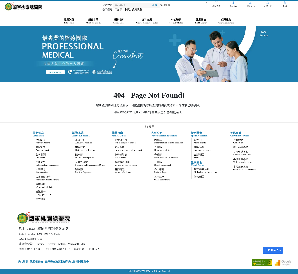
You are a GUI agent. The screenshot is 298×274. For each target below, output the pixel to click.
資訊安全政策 (53, 261)
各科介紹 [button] (147, 21)
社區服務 (202, 148)
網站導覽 (216, 6)
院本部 (85, 156)
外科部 (164, 148)
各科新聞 (41, 156)
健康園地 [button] (201, 21)
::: (207, 3)
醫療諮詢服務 (206, 170)
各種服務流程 (126, 163)
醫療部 (84, 170)
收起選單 (149, 126)
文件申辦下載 (242, 153)
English (233, 6)
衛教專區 (199, 176)
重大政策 (41, 199)
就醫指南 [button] (118, 21)
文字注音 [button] (268, 6)
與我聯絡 (238, 141)
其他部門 (162, 178)
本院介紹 (83, 141)
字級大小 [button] (251, 6)
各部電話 (123, 170)
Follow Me (274, 250)
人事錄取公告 (47, 178)
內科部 (168, 141)
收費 (127, 9)
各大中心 (200, 141)
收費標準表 (121, 156)
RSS (285, 6)
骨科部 (166, 156)
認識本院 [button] (93, 21)
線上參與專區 (240, 147)
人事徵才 (41, 170)
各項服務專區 (242, 160)
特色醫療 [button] (176, 21)
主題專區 (199, 156)
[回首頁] (23, 6)
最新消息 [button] (69, 21)
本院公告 (42, 148)
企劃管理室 (90, 163)
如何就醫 (128, 148)
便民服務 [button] (226, 21)
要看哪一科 (125, 141)
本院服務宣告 (245, 168)
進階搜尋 (165, 5)
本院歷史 (85, 148)
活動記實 (43, 141)
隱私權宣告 (36, 261)
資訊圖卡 (44, 193)
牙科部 (162, 163)
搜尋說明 (137, 9)
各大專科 (160, 170)
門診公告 (47, 163)
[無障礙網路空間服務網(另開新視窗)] (262, 262)
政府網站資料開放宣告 (75, 261)
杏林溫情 (45, 185)
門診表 (118, 9)
